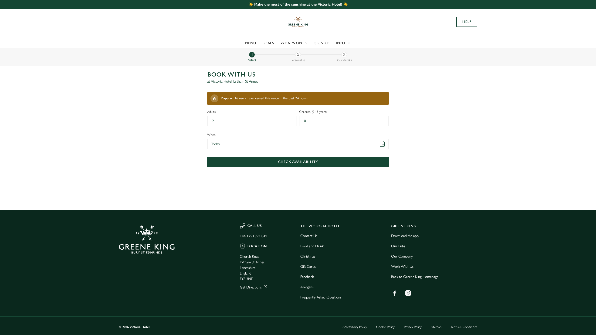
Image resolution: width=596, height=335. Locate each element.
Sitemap (436, 327)
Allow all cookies (451, 12)
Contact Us (308, 236)
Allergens (307, 287)
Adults (211, 112)
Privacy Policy (413, 327)
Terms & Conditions (464, 327)
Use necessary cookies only (451, 28)
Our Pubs (398, 246)
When (211, 135)
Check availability (298, 162)
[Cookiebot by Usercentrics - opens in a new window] (136, 43)
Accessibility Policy (354, 327)
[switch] (240, 43)
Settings (345, 43)
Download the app (405, 236)
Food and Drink (312, 246)
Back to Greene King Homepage (414, 277)
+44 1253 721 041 (253, 236)
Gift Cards (308, 266)
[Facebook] (394, 293)
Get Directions (251, 287)
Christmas (307, 256)
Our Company (402, 256)
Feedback (307, 277)
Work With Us (402, 266)
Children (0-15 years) (313, 112)
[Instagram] (408, 293)
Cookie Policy (385, 327)
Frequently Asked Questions (321, 297)
